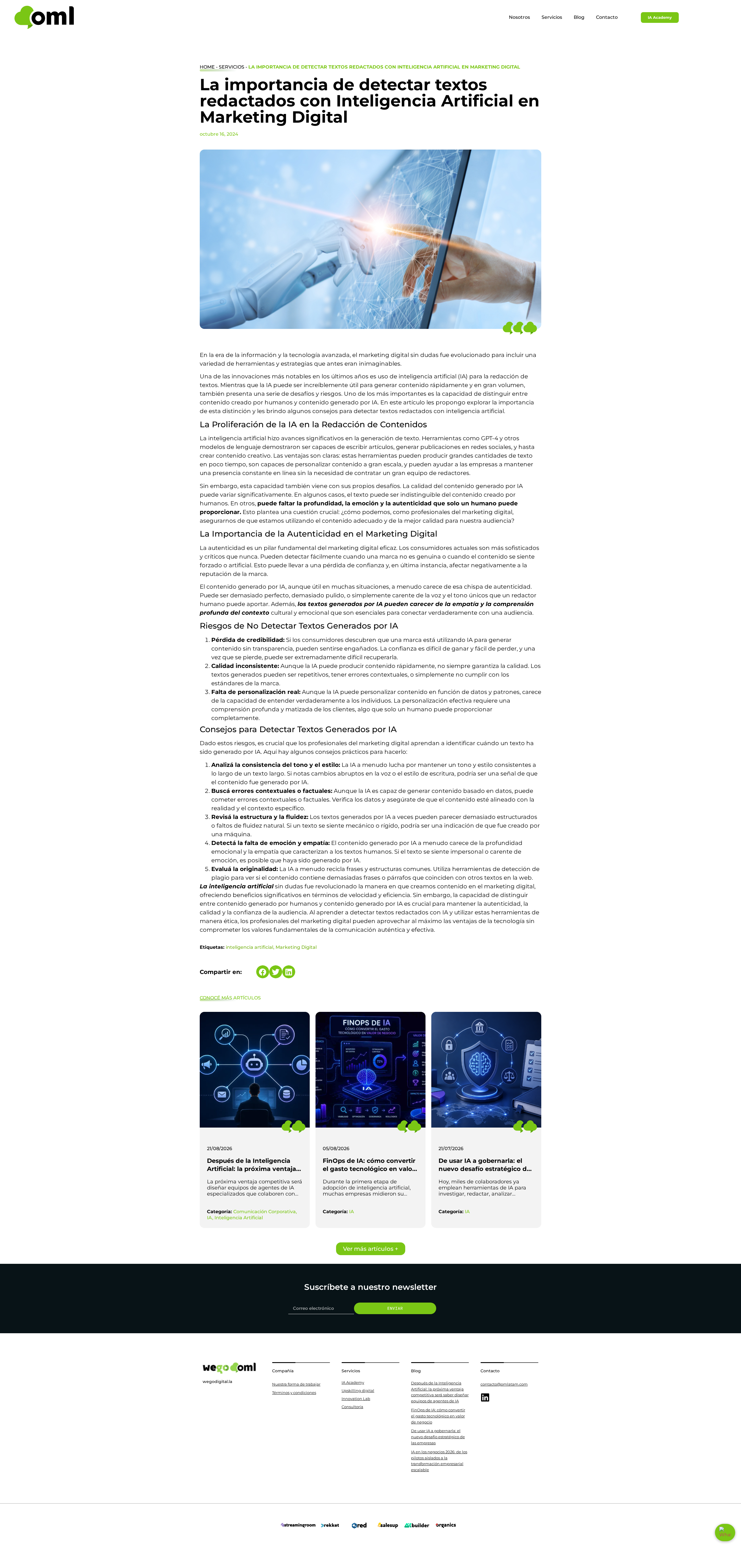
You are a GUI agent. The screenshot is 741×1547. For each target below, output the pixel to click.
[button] (262, 971)
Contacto (607, 17)
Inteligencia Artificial (238, 1217)
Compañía (283, 1370)
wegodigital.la (217, 1381)
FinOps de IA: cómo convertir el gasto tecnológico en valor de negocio (369, 1168)
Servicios (552, 17)
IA (209, 1217)
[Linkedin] (485, 1397)
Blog (579, 17)
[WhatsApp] (725, 1532)
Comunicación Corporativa (264, 1211)
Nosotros (519, 17)
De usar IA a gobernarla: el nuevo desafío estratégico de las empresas (485, 1168)
